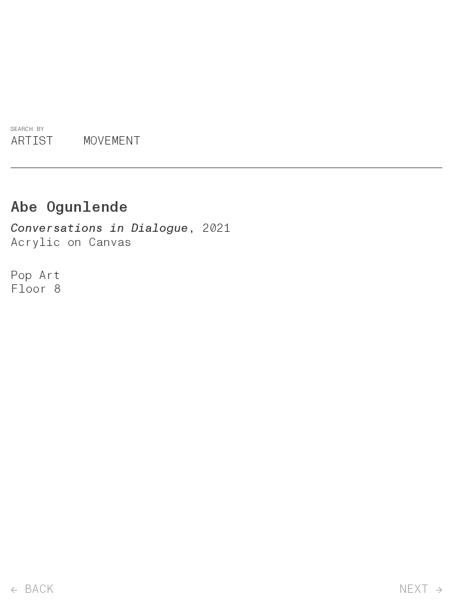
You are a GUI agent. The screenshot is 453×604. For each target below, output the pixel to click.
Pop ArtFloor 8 (36, 282)
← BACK (32, 589)
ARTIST (32, 141)
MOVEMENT (111, 141)
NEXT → (420, 589)
